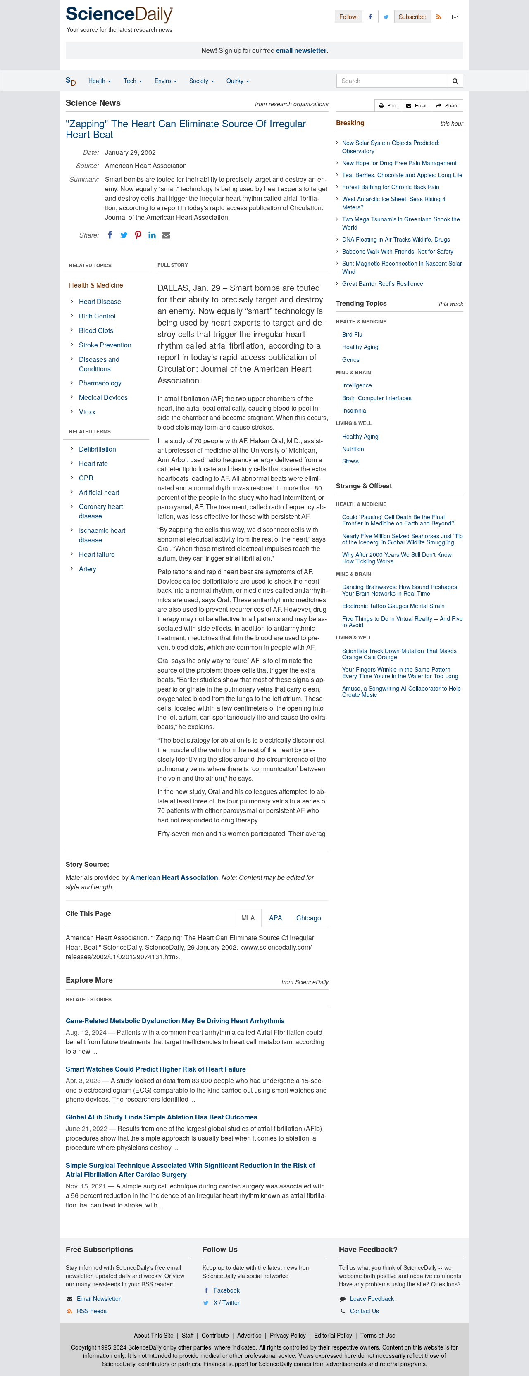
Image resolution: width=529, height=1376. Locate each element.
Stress (350, 461)
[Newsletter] (455, 16)
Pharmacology (100, 382)
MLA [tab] (248, 917)
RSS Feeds (92, 1311)
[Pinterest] (138, 235)
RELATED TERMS (90, 431)
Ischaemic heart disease (102, 534)
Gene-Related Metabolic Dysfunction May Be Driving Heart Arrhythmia (175, 1020)
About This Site (154, 1335)
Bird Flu (352, 334)
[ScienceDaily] (119, 14)
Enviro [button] (164, 80)
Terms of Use (378, 1335)
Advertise (249, 1335)
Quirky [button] (235, 80)
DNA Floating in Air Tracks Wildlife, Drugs (396, 239)
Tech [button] (131, 80)
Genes (351, 359)
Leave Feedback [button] (372, 1298)
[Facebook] (110, 235)
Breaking (350, 122)
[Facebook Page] (370, 16)
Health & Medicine (96, 285)
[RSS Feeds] (439, 16)
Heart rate (93, 463)
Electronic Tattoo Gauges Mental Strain (393, 605)
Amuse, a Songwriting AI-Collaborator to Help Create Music (401, 691)
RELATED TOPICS (90, 265)
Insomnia (354, 410)
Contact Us (364, 1311)
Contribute (215, 1335)
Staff (187, 1335)
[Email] (166, 235)
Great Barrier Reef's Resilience (382, 283)
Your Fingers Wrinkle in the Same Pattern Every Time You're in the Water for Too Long (400, 672)
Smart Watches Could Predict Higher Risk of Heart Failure (156, 1069)
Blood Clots (96, 330)
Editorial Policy (333, 1335)
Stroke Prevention (105, 344)
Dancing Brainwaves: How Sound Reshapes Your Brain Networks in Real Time (399, 589)
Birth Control (97, 316)
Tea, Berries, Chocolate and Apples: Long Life (402, 175)
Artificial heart (99, 492)
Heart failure (97, 554)
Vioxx (87, 411)
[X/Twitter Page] (386, 16)
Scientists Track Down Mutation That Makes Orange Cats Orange (399, 653)
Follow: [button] (348, 16)
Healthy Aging (360, 346)
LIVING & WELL (354, 423)
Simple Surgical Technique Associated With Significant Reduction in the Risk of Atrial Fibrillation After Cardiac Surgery (190, 1169)
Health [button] (97, 80)
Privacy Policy (288, 1335)
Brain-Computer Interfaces (377, 398)
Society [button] (199, 80)
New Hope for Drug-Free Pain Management (399, 163)
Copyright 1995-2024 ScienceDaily (116, 1347)
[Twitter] (124, 235)
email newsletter (301, 50)
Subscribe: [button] (413, 16)
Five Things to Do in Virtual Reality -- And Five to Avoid (402, 621)
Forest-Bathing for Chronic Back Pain (390, 187)
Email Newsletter (99, 1298)
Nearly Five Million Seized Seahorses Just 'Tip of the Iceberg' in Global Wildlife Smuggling (402, 539)
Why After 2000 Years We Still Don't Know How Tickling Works (397, 557)
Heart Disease (100, 301)
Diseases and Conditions (99, 363)
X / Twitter (227, 1302)
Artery (87, 568)
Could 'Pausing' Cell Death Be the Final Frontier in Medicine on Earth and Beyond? (398, 520)
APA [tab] (275, 917)
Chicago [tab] (308, 917)
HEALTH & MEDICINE (361, 321)
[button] (388, 105)
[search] (455, 81)
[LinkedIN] (152, 235)
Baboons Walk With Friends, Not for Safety (397, 251)
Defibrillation (97, 449)
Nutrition (353, 448)
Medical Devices (103, 397)
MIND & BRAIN (353, 372)
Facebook (227, 1290)
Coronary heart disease (101, 510)
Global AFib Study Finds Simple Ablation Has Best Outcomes (161, 1117)
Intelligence (357, 385)
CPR (86, 477)
